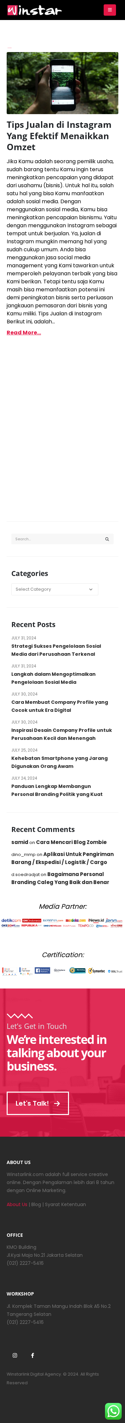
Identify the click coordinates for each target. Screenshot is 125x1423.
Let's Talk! (33, 1103)
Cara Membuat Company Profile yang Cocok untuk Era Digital (59, 706)
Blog (36, 1204)
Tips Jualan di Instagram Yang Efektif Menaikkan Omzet (59, 135)
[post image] (62, 83)
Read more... (24, 332)
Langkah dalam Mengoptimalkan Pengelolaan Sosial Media (53, 678)
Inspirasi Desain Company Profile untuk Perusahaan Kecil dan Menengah (61, 734)
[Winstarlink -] (35, 10)
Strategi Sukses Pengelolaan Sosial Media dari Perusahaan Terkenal (56, 650)
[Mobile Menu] (110, 10)
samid (19, 842)
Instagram (15, 1355)
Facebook (32, 1355)
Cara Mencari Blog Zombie (71, 842)
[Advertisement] (62, 438)
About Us (17, 1204)
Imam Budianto (9, 47)
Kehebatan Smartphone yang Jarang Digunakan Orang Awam (59, 762)
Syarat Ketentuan (65, 1204)
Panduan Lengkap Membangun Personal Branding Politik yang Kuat (57, 790)
